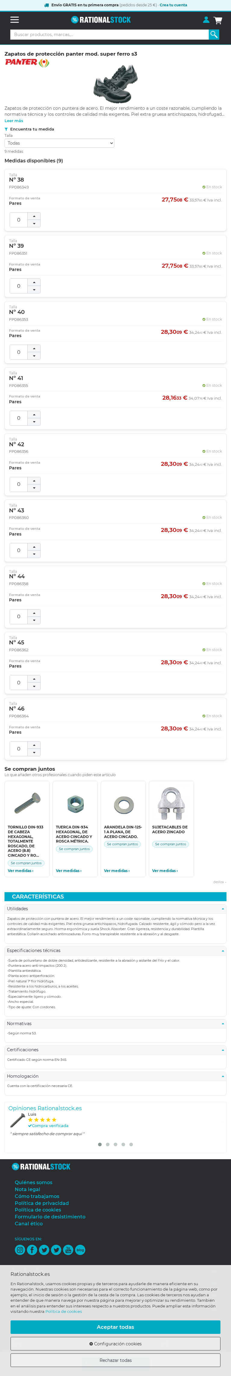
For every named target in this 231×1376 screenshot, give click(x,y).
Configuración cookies (117, 1344)
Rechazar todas (116, 1360)
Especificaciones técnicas (35, 950)
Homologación (24, 1076)
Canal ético (29, 1224)
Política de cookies (63, 1311)
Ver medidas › (20, 871)
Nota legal (27, 1189)
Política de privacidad (42, 1203)
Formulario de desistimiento (50, 1217)
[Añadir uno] (34, 216)
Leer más (14, 120)
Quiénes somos (33, 1182)
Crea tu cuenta (173, 5)
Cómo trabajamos (37, 1196)
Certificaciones (24, 1049)
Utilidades (19, 908)
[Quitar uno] (34, 223)
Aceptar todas (115, 1327)
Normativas (21, 1023)
